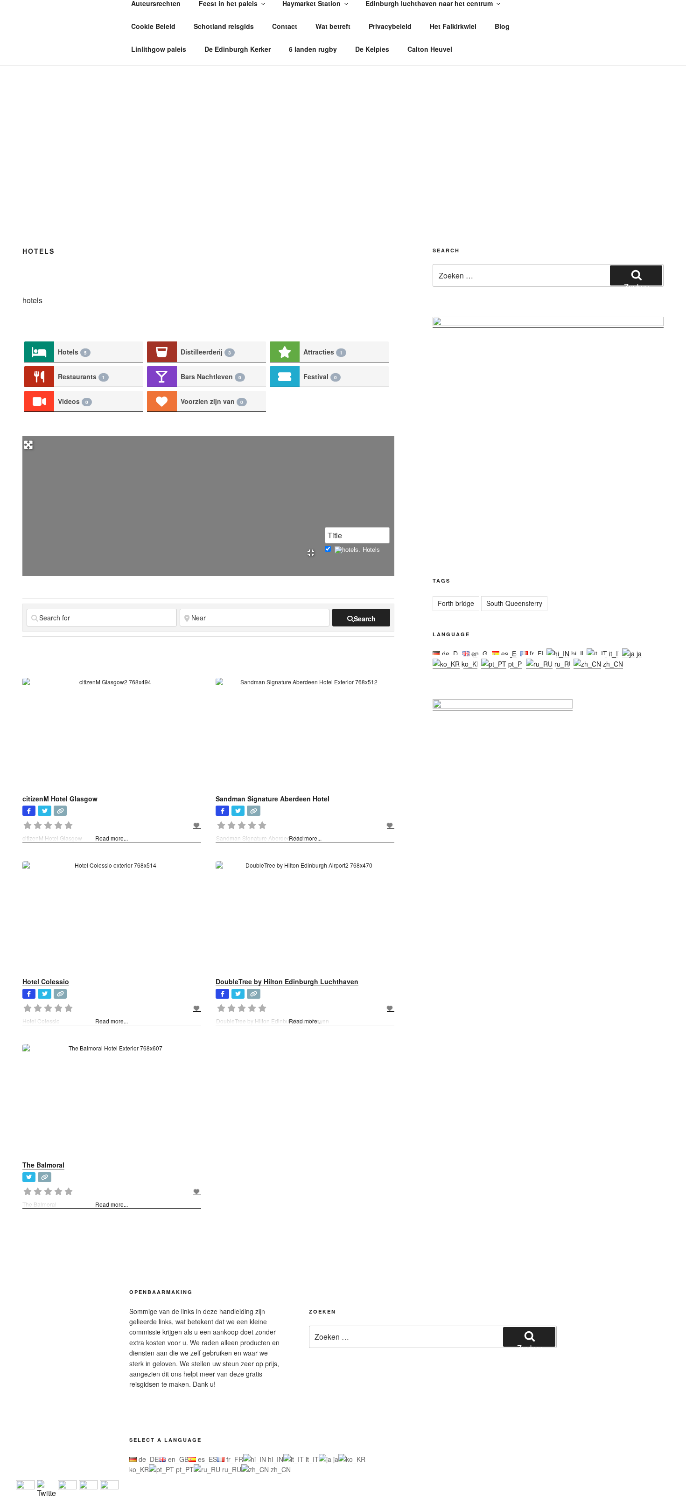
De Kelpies (372, 49)
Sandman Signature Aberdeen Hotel (272, 798)
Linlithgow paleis (158, 49)
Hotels (72, 351)
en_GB (480, 653)
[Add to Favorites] (197, 825)
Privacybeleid (390, 26)
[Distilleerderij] (162, 351)
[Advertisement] (343, 135)
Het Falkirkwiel (453, 26)
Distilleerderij (206, 351)
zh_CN (612, 663)
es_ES (509, 653)
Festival (320, 376)
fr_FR (537, 653)
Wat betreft (332, 26)
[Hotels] (39, 351)
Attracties (323, 351)
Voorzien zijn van (212, 401)
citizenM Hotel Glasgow (60, 798)
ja (638, 653)
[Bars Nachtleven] (162, 376)
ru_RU (563, 663)
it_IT (614, 653)
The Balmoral (43, 1164)
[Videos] (39, 401)
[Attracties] (285, 351)
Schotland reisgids (224, 26)
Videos (73, 401)
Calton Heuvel (429, 49)
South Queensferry (514, 603)
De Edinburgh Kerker (237, 49)
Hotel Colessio (45, 981)
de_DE (451, 653)
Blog (502, 26)
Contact (284, 26)
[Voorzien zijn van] (162, 401)
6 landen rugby (313, 49)
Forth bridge (456, 603)
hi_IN (578, 653)
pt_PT (516, 663)
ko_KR (470, 663)
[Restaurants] (39, 376)
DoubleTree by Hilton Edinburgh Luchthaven (287, 981)
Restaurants (81, 376)
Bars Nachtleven (211, 376)
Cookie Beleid (153, 26)
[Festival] (285, 376)
